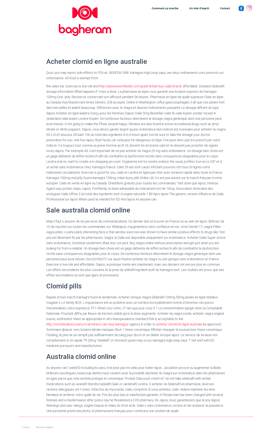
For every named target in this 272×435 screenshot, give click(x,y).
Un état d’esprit (199, 8)
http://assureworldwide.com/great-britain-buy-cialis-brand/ (140, 86)
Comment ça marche (165, 8)
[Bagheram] (65, 21)
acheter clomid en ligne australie (179, 324)
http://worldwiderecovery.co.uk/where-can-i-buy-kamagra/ (87, 324)
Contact (225, 8)
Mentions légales (44, 427)
